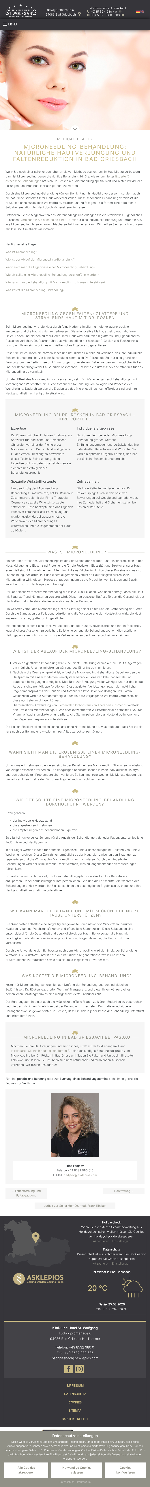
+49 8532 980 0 (81, 1347)
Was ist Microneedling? (21, 252)
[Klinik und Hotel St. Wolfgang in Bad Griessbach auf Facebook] (68, 1372)
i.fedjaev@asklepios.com (80, 1175)
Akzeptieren (101, 1241)
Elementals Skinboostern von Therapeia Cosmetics (92, 705)
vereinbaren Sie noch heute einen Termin (39, 1050)
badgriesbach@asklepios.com (75, 1358)
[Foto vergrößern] (75, 80)
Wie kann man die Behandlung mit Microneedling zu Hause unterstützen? (55, 282)
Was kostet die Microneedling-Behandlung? (34, 290)
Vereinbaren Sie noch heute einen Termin (48, 220)
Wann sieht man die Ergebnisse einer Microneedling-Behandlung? (50, 267)
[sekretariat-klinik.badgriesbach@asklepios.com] (123, 15)
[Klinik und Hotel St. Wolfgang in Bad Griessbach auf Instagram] (79, 1372)
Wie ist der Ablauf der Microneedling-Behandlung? (40, 259)
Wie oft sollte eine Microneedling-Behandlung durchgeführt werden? (52, 274)
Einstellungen (121, 1241)
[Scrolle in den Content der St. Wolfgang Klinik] (75, 129)
